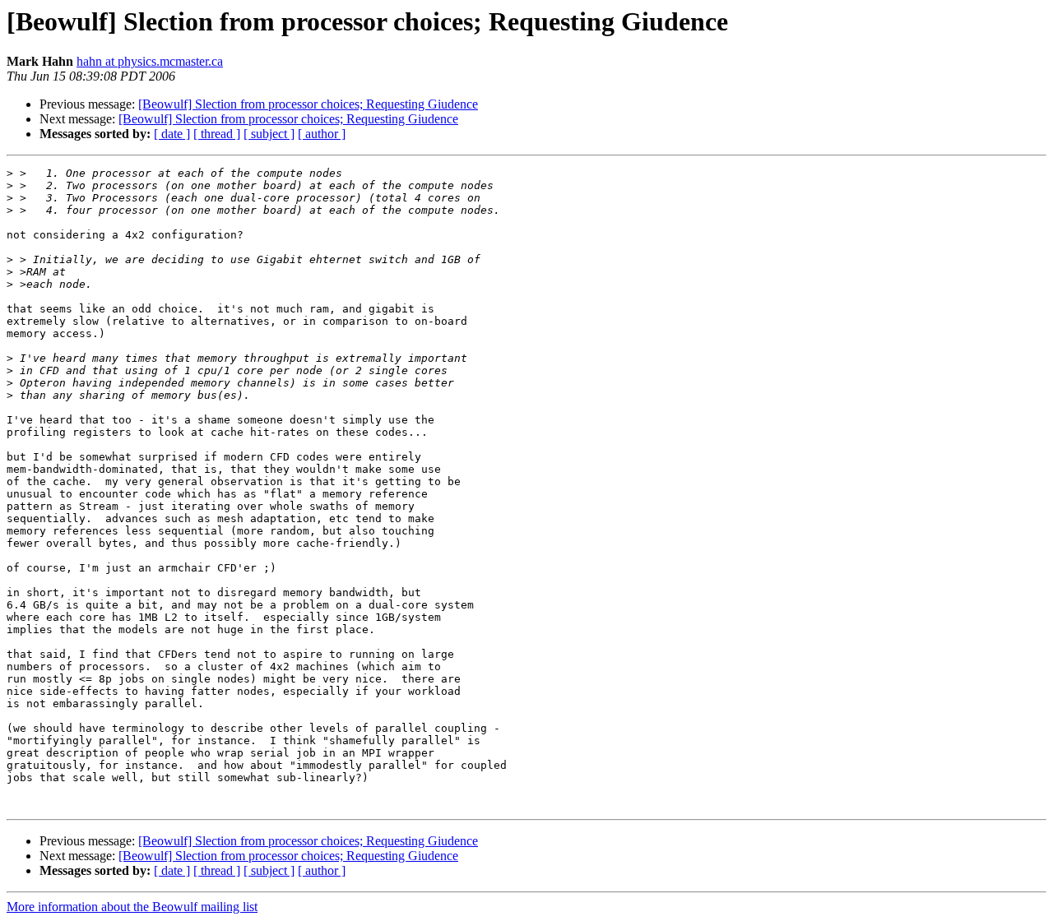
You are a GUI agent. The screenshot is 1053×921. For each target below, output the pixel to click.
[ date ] (172, 134)
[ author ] (322, 134)
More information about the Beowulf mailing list (132, 907)
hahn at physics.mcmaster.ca (150, 61)
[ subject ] (269, 134)
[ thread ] (216, 134)
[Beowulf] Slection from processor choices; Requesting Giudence (308, 104)
